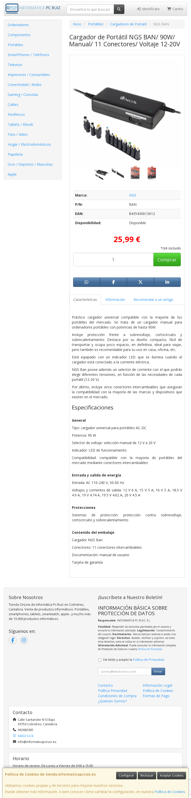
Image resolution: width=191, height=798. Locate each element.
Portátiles (15, 44)
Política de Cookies (169, 791)
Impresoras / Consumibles (29, 74)
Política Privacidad (112, 690)
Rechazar (147, 775)
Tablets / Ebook (20, 124)
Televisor (15, 64)
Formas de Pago (156, 695)
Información (115, 299)
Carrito (177, 8)
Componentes (19, 34)
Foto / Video (18, 134)
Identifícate (150, 8)
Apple (12, 174)
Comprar (167, 260)
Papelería (15, 154)
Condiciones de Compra (117, 695)
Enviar (158, 671)
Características (85, 299)
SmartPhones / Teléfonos (28, 54)
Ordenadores (18, 24)
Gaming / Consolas (23, 94)
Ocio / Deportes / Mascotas (30, 164)
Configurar (126, 775)
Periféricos (16, 114)
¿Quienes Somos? (112, 701)
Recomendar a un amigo (153, 299)
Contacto (105, 685)
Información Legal (157, 685)
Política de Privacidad (150, 649)
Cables (13, 104)
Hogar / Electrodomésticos (29, 144)
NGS (132, 195)
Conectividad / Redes (25, 84)
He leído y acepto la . (134, 660)
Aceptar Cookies (171, 775)
